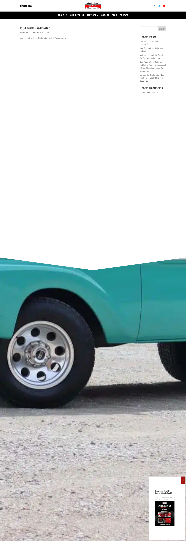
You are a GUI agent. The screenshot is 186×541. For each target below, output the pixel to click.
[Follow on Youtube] (164, 6)
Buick (48, 32)
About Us (63, 15)
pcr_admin (26, 32)
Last (136, 143)
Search (162, 29)
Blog (114, 15)
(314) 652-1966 (26, 5)
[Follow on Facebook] (154, 6)
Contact (124, 15)
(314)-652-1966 (34, 140)
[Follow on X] (159, 6)
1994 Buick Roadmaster (35, 27)
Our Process (77, 15)
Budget (105, 188)
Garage (105, 15)
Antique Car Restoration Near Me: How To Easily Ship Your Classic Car (152, 78)
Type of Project (109, 175)
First (102, 143)
